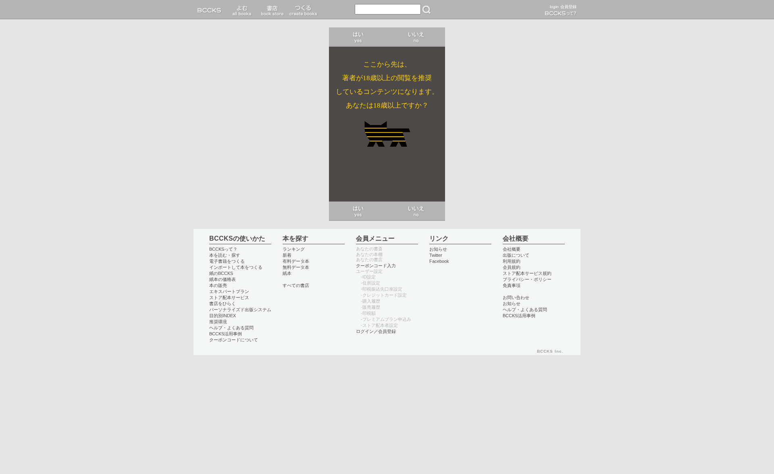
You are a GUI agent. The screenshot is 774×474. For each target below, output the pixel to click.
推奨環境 (218, 321)
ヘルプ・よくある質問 (231, 327)
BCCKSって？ (223, 249)
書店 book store (271, 9)
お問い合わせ (516, 297)
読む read (242, 9)
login (554, 6)
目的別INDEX (222, 315)
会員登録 (568, 6)
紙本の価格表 (222, 279)
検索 (426, 9)
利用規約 (511, 261)
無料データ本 (296, 267)
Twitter (435, 255)
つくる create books (303, 9)
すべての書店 (296, 285)
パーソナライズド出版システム (240, 309)
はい (358, 37)
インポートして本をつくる (235, 267)
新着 (287, 255)
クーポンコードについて (233, 339)
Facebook (439, 261)
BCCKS (211, 9)
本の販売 (218, 285)
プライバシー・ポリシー (527, 279)
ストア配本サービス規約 (527, 273)
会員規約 (511, 267)
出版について (516, 255)
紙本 (287, 273)
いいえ (416, 37)
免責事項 (511, 285)
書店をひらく (222, 303)
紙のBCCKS (221, 273)
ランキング (294, 249)
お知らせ (438, 249)
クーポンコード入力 (376, 265)
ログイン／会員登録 (376, 331)
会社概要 (511, 249)
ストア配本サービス (229, 297)
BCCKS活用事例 (225, 333)
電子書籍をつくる (227, 261)
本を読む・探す (224, 255)
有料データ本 (296, 261)
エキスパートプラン (229, 291)
